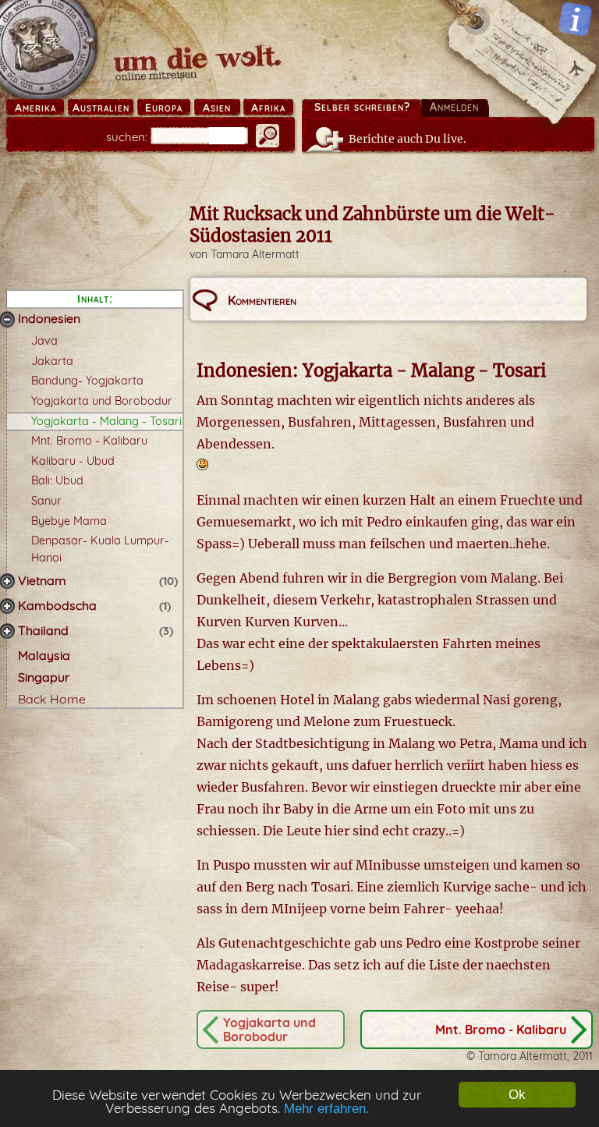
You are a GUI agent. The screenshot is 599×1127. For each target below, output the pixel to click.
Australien (101, 108)
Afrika (268, 108)
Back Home (52, 699)
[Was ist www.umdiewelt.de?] (575, 19)
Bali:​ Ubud (57, 480)
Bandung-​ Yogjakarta (87, 381)
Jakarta (52, 361)
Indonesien (49, 318)
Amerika (35, 108)
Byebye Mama (69, 521)
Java (44, 341)
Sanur (46, 501)
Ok (517, 1094)
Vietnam (42, 580)
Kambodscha (57, 605)
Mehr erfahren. (327, 1108)
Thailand (43, 630)
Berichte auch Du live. (407, 139)
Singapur (43, 677)
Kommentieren (262, 300)
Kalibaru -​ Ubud (73, 461)
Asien (217, 108)
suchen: (126, 136)
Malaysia (44, 655)
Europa (164, 108)
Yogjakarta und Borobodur (101, 401)
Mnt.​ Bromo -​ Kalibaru (89, 441)
